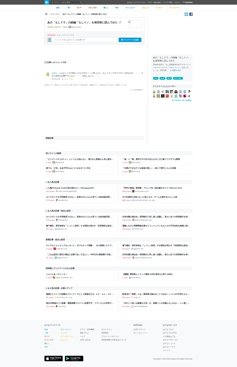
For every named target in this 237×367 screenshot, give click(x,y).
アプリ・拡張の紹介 (154, 2)
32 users (50, 297)
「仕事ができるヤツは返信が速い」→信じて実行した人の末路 (149, 168)
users (51, 35)
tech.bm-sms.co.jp (64, 297)
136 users (126, 258)
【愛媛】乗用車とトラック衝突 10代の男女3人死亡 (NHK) (147, 274)
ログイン (177, 2)
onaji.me (137, 297)
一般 (46, 333)
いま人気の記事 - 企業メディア (59, 288)
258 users (126, 191)
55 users (126, 297)
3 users (49, 249)
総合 (46, 329)
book (162, 78)
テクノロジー (65, 329)
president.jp (63, 200)
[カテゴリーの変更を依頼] (60, 27)
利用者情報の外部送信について (113, 340)
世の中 (47, 336)
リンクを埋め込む (136, 90)
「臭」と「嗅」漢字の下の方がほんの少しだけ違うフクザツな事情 (151, 159)
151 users (50, 306)
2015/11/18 (56, 79)
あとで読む (178, 78)
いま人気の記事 (52, 182)
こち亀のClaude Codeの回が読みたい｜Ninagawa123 (70, 188)
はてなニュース (169, 343)
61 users (50, 258)
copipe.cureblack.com (64, 277)
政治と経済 (55, 14)
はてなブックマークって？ (136, 2)
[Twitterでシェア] (186, 14)
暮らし (47, 343)
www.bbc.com (61, 249)
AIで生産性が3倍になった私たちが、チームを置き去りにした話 (149, 197)
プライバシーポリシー (110, 336)
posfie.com (139, 229)
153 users (50, 191)
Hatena (174, 359)
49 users (126, 306)
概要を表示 (176, 70)
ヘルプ (82, 336)
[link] (154, 91)
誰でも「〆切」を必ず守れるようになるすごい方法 (68, 168)
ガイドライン (106, 329)
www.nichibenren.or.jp (143, 220)
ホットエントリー (140, 333)
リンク (66, 79)
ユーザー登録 (167, 2)
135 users (126, 220)
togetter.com (62, 258)
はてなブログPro (169, 333)
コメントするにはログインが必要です (70, 40)
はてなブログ (168, 329)
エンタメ (64, 333)
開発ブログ (84, 333)
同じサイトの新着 (53, 153)
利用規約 (104, 333)
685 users (126, 200)
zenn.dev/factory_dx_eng (145, 200)
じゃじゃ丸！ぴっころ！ (56, 274)
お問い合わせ (85, 340)
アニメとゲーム (66, 336)
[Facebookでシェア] (191, 14)
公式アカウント (139, 329)
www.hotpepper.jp (140, 306)
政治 (169, 78)
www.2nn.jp (136, 277)
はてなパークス (169, 347)
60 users (50, 229)
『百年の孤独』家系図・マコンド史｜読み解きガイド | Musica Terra (152, 188)
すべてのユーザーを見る (181, 100)
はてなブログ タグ (170, 340)
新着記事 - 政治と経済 (55, 239)
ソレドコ (166, 350)
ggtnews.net (62, 229)
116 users (126, 229)
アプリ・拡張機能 (87, 329)
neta (155, 78)
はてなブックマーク (52, 325)
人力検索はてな (169, 336)
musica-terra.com (142, 191)
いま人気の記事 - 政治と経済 (58, 211)
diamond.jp (76, 27)
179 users (50, 200)
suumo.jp (62, 306)
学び (46, 347)
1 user (49, 162)
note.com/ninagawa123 (67, 191)
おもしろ (64, 340)
